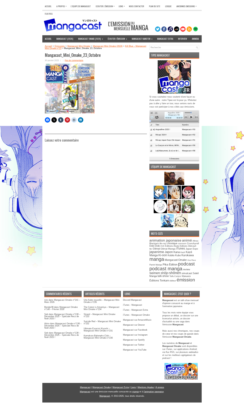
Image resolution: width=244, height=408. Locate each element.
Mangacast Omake (176, 259)
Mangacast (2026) (64, 38)
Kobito (171, 255)
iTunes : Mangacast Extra (135, 310)
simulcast (187, 273)
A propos (160, 387)
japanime (156, 252)
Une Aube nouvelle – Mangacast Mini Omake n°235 (101, 301)
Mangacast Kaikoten (142, 38)
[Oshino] (175, 212)
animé (187, 240)
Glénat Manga (168, 249)
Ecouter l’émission (105, 6)
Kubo (178, 255)
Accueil (48, 6)
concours (182, 243)
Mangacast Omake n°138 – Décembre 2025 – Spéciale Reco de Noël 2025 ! (62, 316)
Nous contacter (136, 6)
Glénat (156, 248)
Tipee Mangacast (160, 55)
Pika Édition (170, 264)
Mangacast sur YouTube (134, 350)
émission (186, 279)
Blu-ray (163, 243)
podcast (186, 263)
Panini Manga (155, 265)
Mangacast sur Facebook (135, 330)
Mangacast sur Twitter (133, 345)
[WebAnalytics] (122, 407)
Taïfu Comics (175, 276)
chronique (172, 243)
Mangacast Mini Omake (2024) (107, 46)
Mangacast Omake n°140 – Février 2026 (61, 308)
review (186, 269)
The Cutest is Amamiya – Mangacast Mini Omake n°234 (101, 308)
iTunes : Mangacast (132, 305)
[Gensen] (181, 226)
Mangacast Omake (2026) (90, 38)
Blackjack (154, 243)
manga (156, 259)
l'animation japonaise (154, 391)
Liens (122, 6)
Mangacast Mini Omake (78, 46)
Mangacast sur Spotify (134, 340)
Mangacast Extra (165, 38)
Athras (195, 241)
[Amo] (188, 212)
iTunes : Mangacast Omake (136, 315)
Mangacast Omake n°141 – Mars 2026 (62, 301)
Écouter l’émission (117, 38)
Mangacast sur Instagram (135, 335)
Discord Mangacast (132, 300)
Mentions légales (146, 387)
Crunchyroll (193, 243)
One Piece (191, 260)
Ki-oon (162, 255)
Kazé (182, 252)
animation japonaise (165, 240)
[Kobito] (174, 184)
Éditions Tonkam (159, 280)
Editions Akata (172, 246)
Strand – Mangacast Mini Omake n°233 (99, 315)
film (150, 249)
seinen (154, 273)
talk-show (163, 276)
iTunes (180, 248)
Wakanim (186, 276)
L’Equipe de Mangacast (81, 6)
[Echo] (168, 226)
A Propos (61, 6)
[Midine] (188, 198)
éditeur (173, 281)
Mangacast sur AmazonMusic (137, 320)
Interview (182, 38)
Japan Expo (192, 248)
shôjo (164, 273)
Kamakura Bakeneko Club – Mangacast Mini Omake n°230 (98, 336)
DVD (162, 246)
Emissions (60, 46)
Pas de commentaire (74, 60)
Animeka (195, 38)
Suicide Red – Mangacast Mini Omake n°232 (102, 322)
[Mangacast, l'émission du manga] (181, 379)
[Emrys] (161, 212)
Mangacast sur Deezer (134, 325)
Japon (169, 252)
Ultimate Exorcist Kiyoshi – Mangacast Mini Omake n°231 (98, 329)
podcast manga (165, 268)
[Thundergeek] (161, 198)
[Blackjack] (175, 198)
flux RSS (170, 352)
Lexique (168, 6)
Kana (176, 252)
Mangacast (85, 387)
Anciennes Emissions (186, 6)
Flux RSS (49, 13)
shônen (175, 273)
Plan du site (154, 6)
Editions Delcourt (188, 246)
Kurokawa (187, 255)
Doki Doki (154, 246)
